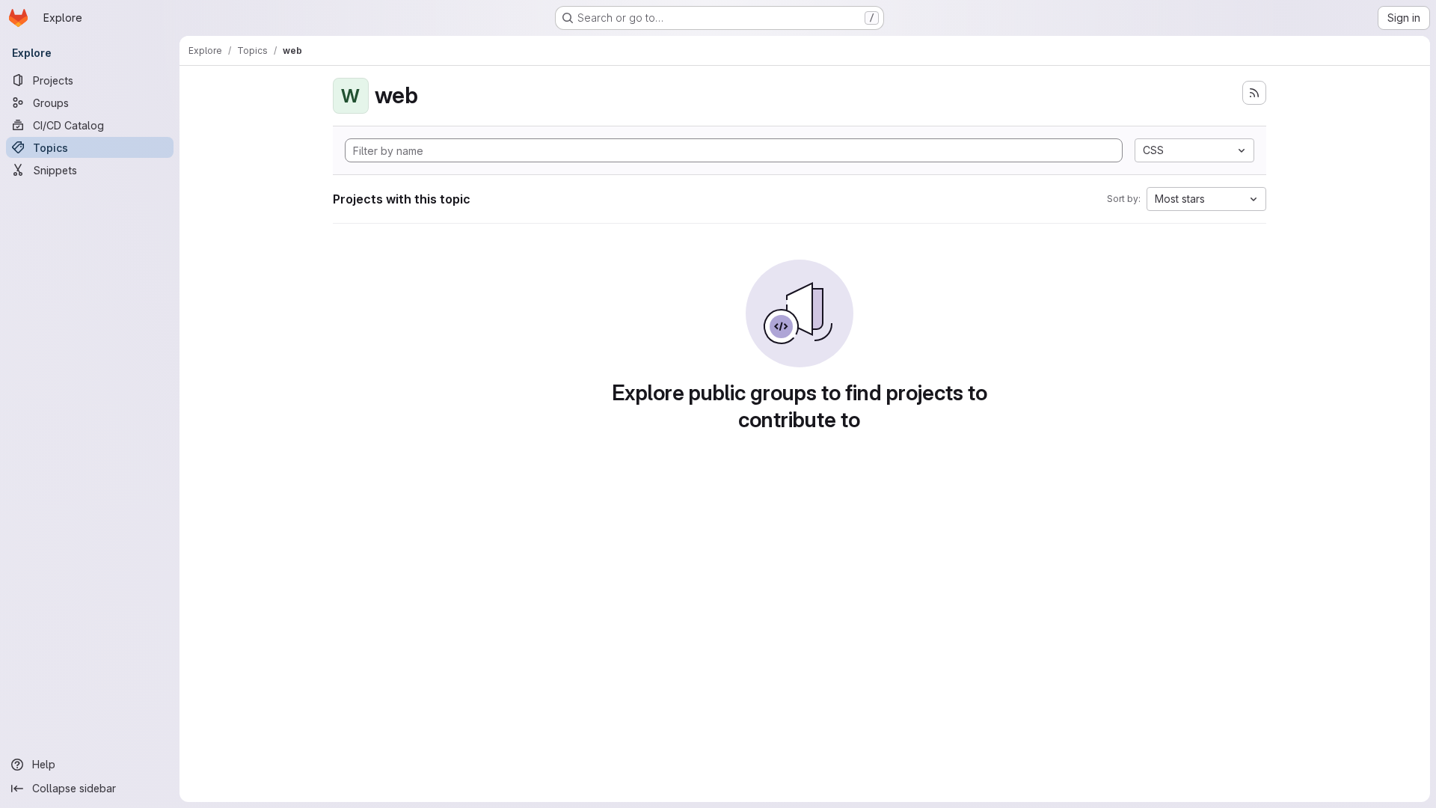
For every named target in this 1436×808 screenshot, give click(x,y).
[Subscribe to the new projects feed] (1254, 93)
